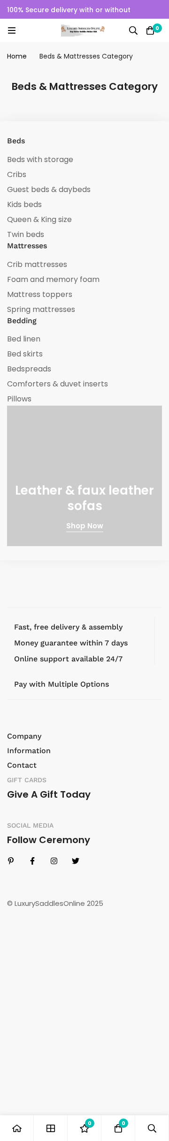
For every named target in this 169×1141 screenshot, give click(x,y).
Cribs (16, 174)
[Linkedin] (11, 861)
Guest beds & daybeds (49, 189)
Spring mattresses (41, 309)
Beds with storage (40, 159)
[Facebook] (32, 861)
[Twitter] (75, 861)
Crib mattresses (37, 264)
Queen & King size (39, 219)
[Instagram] (54, 861)
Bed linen (23, 338)
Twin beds (25, 234)
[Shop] (51, 1128)
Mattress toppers (39, 294)
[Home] (17, 1128)
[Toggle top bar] (159, 9)
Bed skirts (25, 353)
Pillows (19, 398)
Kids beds (24, 204)
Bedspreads (29, 368)
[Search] (133, 30)
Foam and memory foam (53, 279)
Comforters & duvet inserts (57, 383)
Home (17, 56)
